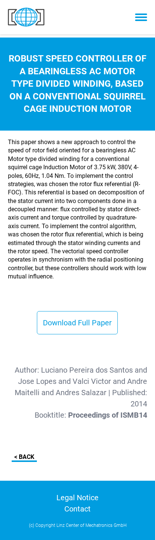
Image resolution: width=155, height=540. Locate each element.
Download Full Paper (77, 322)
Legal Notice (77, 497)
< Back (24, 456)
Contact (77, 508)
